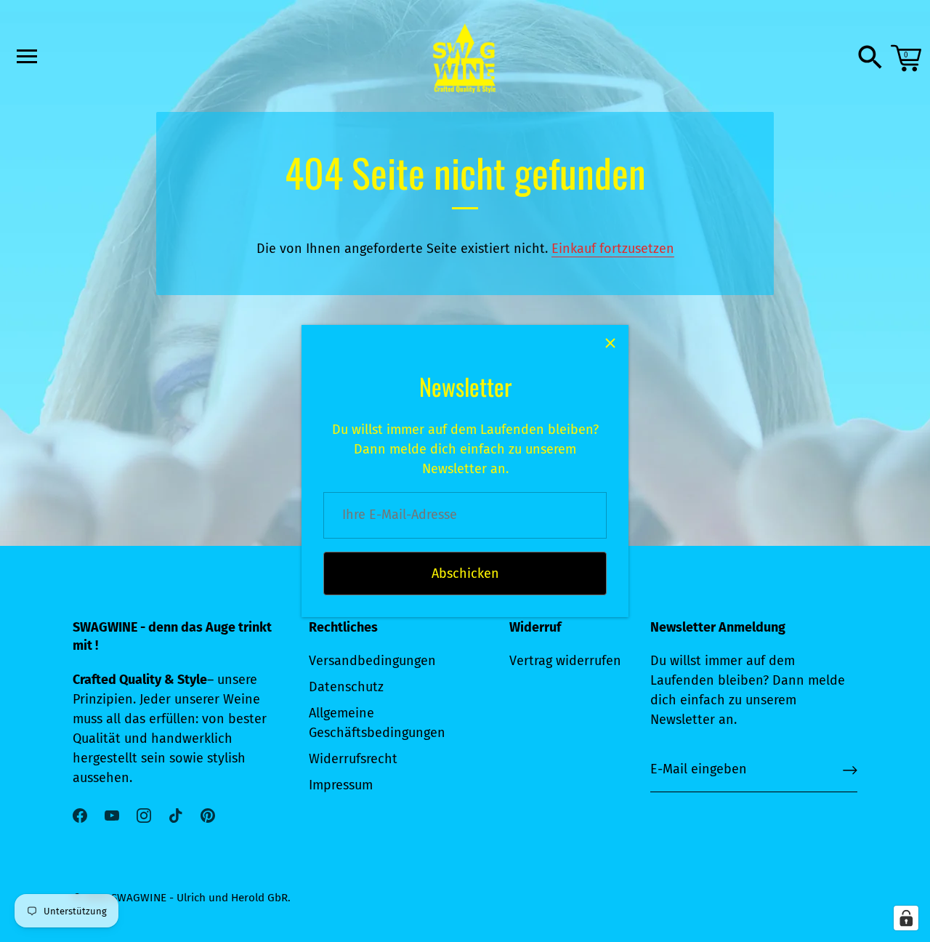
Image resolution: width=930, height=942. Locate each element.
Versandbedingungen (372, 661)
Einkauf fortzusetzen (612, 249)
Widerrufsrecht (353, 759)
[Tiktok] (176, 815)
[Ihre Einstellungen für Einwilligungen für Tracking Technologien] (906, 918)
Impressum (341, 785)
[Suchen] (870, 58)
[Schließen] (610, 343)
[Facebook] (80, 815)
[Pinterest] (208, 815)
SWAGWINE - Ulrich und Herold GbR (199, 897)
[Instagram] (144, 815)
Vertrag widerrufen (565, 661)
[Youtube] (112, 815)
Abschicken (465, 573)
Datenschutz (346, 687)
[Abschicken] (850, 770)
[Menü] (25, 56)
